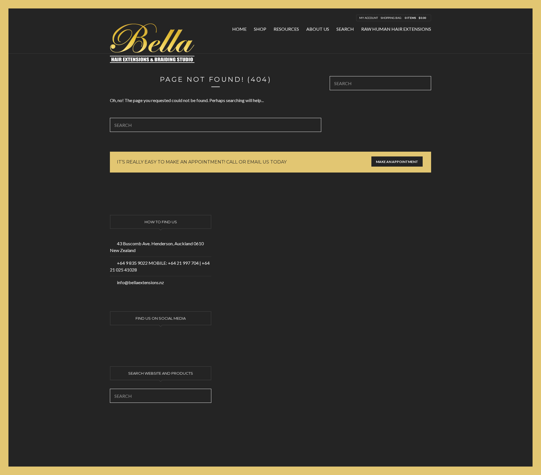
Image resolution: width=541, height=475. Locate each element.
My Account (368, 17)
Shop (260, 29)
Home (239, 29)
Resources (286, 29)
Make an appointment (397, 162)
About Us (317, 29)
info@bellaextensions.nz (140, 282)
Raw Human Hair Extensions (396, 29)
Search (345, 29)
